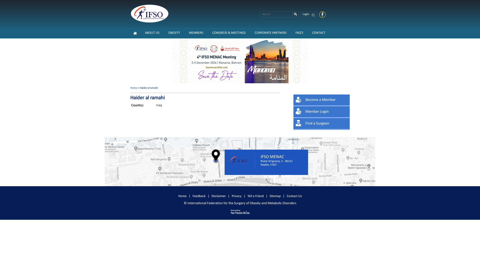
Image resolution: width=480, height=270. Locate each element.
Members (196, 33)
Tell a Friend (256, 196)
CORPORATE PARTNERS (270, 33)
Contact (319, 33)
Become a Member (320, 100)
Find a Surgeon (317, 123)
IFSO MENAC (272, 157)
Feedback (199, 196)
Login (306, 14)
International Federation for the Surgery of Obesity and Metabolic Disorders (242, 203)
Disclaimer (219, 196)
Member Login (317, 112)
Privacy (237, 196)
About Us (152, 33)
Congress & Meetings (229, 33)
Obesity (174, 33)
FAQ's (299, 33)
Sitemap (275, 196)
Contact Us (294, 196)
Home (133, 88)
